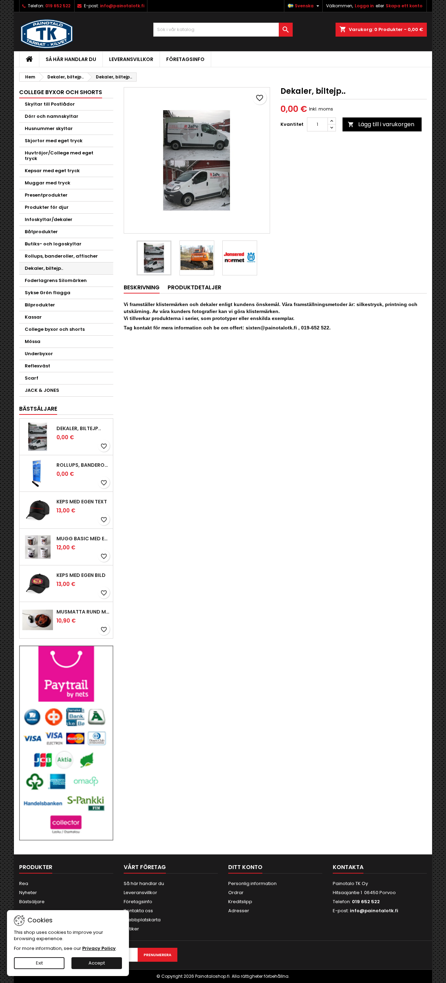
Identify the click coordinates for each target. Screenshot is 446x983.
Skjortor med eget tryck (54, 140)
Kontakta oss (138, 910)
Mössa (32, 341)
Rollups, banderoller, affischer (61, 256)
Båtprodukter (41, 231)
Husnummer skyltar (49, 128)
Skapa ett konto (404, 6)
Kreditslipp (240, 901)
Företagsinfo (185, 59)
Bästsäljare (38, 409)
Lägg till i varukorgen (381, 124)
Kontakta (348, 867)
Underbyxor (39, 353)
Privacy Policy (99, 948)
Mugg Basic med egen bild (83, 538)
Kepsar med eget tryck (52, 170)
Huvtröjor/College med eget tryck (59, 156)
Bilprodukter (40, 305)
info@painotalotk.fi (122, 6)
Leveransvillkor (131, 59)
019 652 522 (57, 6)
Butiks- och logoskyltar (53, 244)
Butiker (131, 928)
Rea (23, 883)
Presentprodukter (46, 195)
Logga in (364, 6)
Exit (39, 963)
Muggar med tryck (47, 183)
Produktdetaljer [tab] (194, 287)
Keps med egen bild (81, 575)
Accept (97, 963)
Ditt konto (245, 867)
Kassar (33, 317)
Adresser (238, 910)
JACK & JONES (42, 390)
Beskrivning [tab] (142, 287)
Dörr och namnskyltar (51, 116)
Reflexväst (37, 366)
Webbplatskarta (142, 919)
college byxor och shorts (60, 92)
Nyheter (28, 892)
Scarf (31, 378)
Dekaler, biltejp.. (44, 268)
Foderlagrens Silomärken (56, 280)
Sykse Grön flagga (47, 292)
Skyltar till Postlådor (50, 104)
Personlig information (252, 883)
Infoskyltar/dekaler (48, 219)
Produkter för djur (47, 207)
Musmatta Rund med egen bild (83, 612)
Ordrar (236, 892)
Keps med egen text (81, 501)
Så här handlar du (71, 59)
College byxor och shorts (55, 329)
